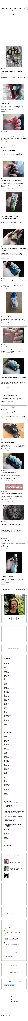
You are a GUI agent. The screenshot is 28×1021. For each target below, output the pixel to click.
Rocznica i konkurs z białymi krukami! (13, 802)
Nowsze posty (7, 589)
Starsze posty (20, 589)
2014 (5, 763)
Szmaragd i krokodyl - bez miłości (13, 281)
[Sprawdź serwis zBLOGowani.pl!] (14, 972)
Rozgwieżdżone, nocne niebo (11, 180)
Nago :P (4, 347)
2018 (5, 694)
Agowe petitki (9, 925)
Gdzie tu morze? (7, 316)
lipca (5, 662)
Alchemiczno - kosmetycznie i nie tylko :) (6, 1015)
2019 (5, 678)
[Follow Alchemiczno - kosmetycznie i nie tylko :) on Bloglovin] (9, 986)
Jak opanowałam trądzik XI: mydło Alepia (14, 811)
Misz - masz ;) (6, 103)
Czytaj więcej (9, 81)
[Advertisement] (14, 30)
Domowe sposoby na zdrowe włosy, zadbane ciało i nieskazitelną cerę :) (13, 950)
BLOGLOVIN (15, 1001)
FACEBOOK (15, 996)
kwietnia (6, 675)
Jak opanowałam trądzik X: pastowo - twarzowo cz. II (10, 525)
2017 (5, 711)
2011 (4, 841)
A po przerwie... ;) (14, 875)
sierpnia (6, 683)
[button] (14, 2)
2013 (5, 780)
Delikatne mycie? (7, 576)
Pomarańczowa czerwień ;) (10, 134)
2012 (5, 797)
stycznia (6, 692)
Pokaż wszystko (21, 957)
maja (5, 674)
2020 (5, 665)
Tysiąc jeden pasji (9, 942)
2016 (5, 728)
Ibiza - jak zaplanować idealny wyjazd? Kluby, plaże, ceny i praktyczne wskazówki (12, 954)
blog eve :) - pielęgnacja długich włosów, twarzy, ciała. (13, 936)
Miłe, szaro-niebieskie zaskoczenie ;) (13, 816)
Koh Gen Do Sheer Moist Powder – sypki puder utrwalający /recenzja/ (13, 945)
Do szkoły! (5, 541)
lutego (6, 691)
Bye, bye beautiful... (8, 150)
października (7, 668)
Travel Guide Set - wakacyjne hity (13, 932)
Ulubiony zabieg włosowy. (10, 412)
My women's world (10, 930)
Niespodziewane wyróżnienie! (11, 494)
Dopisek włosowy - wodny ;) (11, 395)
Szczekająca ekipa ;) (8, 442)
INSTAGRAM (15, 999)
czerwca (6, 663)
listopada (6, 667)
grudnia (6, 666)
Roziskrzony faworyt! (8, 473)
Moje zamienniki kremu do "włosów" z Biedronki (11, 217)
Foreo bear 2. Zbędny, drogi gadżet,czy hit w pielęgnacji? (11, 939)
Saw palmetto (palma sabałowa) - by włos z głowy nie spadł (16, 868)
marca (6, 676)
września (6, 670)
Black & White (8, 927)
